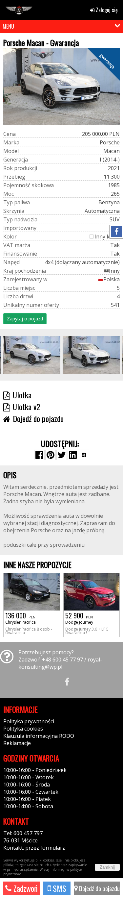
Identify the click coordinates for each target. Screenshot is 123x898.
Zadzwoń (24, 888)
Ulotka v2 (26, 406)
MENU (8, 26)
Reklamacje (17, 743)
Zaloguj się (106, 10)
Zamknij (107, 867)
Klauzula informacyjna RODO (38, 735)
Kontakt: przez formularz (34, 847)
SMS (58, 888)
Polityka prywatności (28, 721)
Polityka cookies (23, 728)
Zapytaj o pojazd (25, 318)
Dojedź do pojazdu (99, 888)
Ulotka (22, 395)
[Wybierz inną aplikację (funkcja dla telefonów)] (84, 455)
